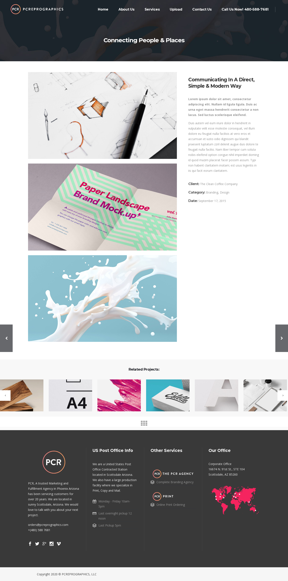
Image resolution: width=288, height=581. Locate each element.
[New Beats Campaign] (165, 395)
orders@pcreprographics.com (48, 525)
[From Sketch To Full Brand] (214, 395)
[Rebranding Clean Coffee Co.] (116, 395)
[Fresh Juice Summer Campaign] (262, 395)
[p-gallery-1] (102, 115)
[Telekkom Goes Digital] (67, 395)
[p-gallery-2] (102, 207)
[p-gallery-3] (102, 298)
